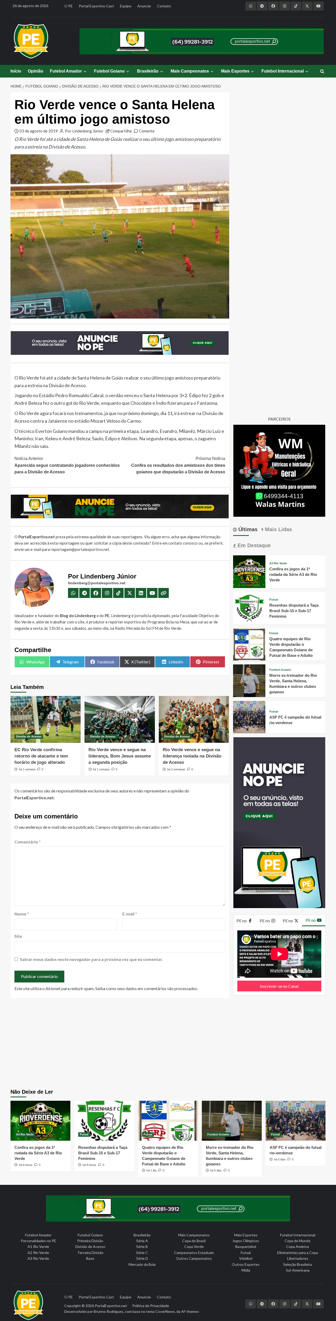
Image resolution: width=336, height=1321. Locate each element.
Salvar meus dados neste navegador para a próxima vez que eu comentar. (91, 959)
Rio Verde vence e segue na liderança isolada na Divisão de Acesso (192, 756)
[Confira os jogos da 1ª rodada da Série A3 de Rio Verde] (249, 571)
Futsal (273, 599)
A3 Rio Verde (278, 563)
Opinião (35, 71)
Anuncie (144, 6)
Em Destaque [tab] (253, 545)
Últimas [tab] (247, 529)
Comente (147, 131)
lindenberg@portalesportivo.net (96, 583)
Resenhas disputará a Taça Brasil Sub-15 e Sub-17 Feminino (293, 610)
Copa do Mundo (298, 1240)
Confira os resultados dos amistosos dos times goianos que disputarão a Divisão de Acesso (178, 465)
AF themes (190, 1311)
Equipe (125, 6)
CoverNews (165, 1311)
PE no (242, 920)
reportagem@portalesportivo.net (80, 549)
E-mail (129, 913)
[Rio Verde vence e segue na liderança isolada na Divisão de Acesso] (194, 719)
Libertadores (297, 1258)
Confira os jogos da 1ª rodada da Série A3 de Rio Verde (293, 574)
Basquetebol (245, 1246)
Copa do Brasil (194, 1240)
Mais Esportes (235, 71)
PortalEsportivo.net (111, 1305)
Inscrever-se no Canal (279, 986)
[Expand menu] (84, 71)
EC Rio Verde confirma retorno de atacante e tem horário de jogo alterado (41, 756)
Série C (142, 1252)
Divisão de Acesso (28, 736)
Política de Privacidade (150, 1305)
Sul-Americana (297, 1270)
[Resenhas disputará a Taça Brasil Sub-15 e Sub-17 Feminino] (249, 607)
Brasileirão (148, 71)
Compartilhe (121, 131)
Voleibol (245, 1258)
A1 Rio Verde (38, 1246)
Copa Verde (194, 1246)
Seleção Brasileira (297, 1264)
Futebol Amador (66, 71)
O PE (68, 6)
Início (15, 71)
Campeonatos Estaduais (194, 1252)
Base (90, 1258)
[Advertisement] (168, 1044)
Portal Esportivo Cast (96, 6)
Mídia (246, 1270)
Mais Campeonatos (190, 71)
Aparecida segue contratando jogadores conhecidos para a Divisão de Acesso (67, 465)
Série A (142, 1240)
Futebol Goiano (109, 71)
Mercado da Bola (142, 1264)
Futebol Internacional (282, 71)
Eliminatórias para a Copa (297, 1252)
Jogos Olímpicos (245, 1240)
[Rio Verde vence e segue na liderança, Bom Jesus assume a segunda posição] (120, 719)
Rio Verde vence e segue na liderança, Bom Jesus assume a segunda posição (119, 756)
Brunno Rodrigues (108, 1311)
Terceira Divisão (90, 1252)
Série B (142, 1246)
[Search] (322, 71)
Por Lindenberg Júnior (84, 131)
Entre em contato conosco (175, 543)
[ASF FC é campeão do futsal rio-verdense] (249, 716)
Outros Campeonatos (194, 1258)
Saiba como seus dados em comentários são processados (146, 988)
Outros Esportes (246, 1264)
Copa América (297, 1246)
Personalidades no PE (38, 1240)
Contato (164, 6)
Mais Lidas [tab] (277, 529)
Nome (21, 913)
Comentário (27, 841)
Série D (142, 1258)
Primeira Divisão (90, 1240)
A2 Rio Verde (38, 1252)
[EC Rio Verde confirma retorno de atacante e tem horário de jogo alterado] (45, 719)
